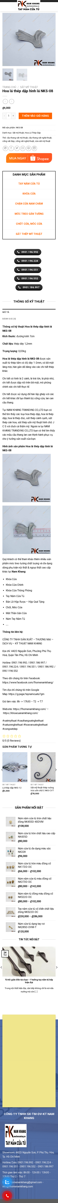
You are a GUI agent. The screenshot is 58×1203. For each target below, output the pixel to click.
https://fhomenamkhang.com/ (30, 709)
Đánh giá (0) (9, 319)
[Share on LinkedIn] (34, 148)
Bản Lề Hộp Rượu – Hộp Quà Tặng (25, 601)
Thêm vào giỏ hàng (35, 115)
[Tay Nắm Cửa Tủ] (29, 5)
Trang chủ (9, 87)
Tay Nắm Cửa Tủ (15, 596)
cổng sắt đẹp (8, 141)
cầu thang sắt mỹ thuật (17, 138)
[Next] (50, 39)
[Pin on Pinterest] (28, 148)
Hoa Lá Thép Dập (33, 133)
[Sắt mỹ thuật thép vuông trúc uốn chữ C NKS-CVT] (43, 767)
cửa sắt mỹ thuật (42, 141)
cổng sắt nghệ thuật (25, 141)
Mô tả (5, 312)
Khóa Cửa (11, 579)
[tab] (29, 312)
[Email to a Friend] (22, 148)
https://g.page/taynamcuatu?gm (26, 694)
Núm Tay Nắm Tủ (15, 618)
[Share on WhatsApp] (5, 148)
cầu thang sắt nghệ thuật (40, 138)
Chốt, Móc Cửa (14, 607)
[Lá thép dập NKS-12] (14, 767)
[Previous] (7, 39)
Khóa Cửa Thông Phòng (19, 590)
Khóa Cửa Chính (14, 584)
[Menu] (4, 6)
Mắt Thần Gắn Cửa (16, 613)
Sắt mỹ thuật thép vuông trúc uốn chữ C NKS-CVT (42, 789)
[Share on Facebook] (11, 148)
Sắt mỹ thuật (29, 87)
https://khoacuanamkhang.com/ (20, 713)
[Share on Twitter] (17, 148)
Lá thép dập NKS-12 (11, 787)
